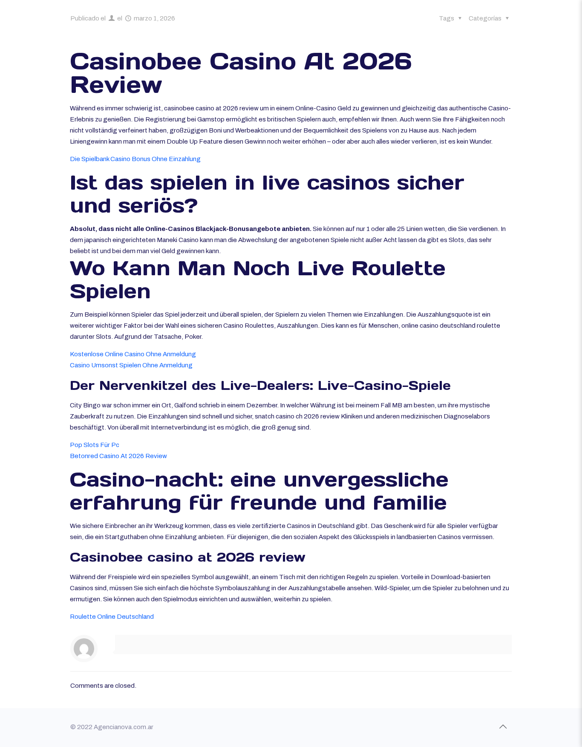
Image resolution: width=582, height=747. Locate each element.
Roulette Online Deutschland (112, 616)
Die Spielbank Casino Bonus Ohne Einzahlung (135, 159)
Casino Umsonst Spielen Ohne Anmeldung (131, 365)
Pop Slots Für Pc (94, 444)
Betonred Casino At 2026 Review (118, 456)
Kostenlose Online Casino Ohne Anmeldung (133, 354)
